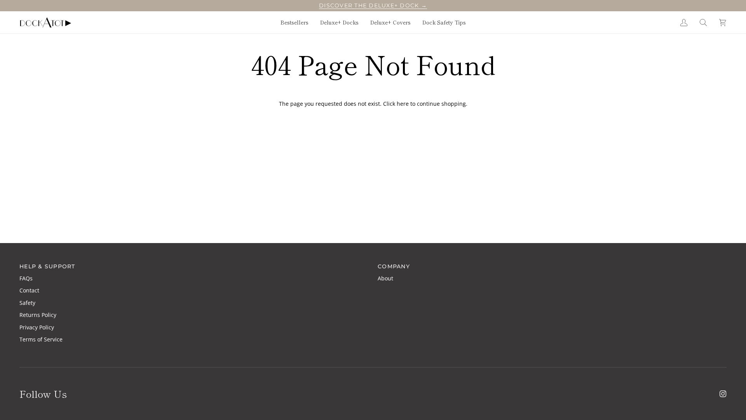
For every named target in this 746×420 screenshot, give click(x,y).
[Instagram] (723, 393)
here (403, 103)
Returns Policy (37, 314)
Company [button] (394, 266)
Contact (29, 290)
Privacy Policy (36, 327)
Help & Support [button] (47, 266)
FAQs (26, 278)
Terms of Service (41, 339)
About (385, 278)
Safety (27, 302)
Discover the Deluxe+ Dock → (373, 5)
